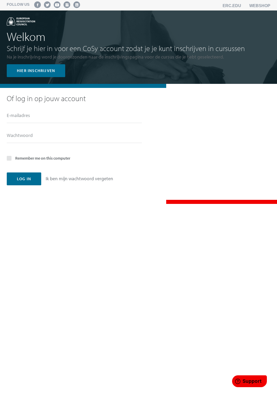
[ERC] (21, 21)
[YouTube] (57, 4)
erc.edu (232, 5)
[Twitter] (47, 4)
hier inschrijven (36, 70)
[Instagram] (67, 4)
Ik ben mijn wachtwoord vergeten (79, 178)
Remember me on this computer (42, 158)
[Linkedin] (76, 4)
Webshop (259, 5)
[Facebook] (37, 4)
